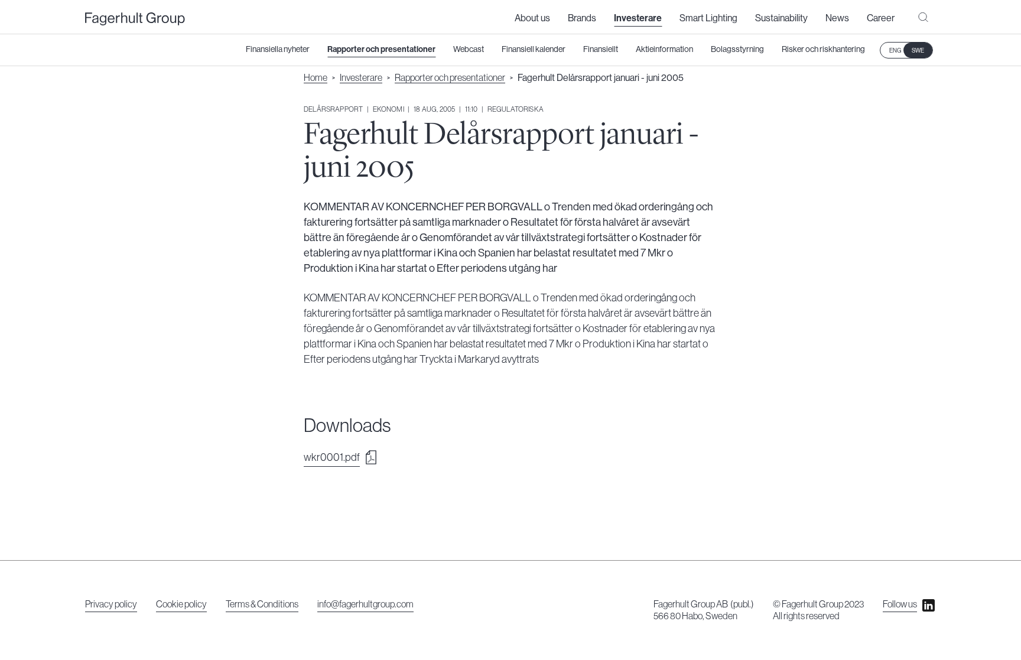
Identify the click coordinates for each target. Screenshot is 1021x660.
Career (881, 18)
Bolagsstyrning (737, 49)
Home (315, 78)
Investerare (638, 18)
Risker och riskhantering (823, 49)
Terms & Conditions (262, 604)
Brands (582, 18)
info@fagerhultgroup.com (365, 604)
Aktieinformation (664, 49)
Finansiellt (600, 49)
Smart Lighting (708, 18)
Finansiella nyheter (278, 49)
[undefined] (135, 19)
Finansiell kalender (533, 49)
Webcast (468, 49)
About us (532, 18)
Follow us (900, 604)
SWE (918, 51)
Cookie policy (181, 604)
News (837, 18)
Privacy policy (111, 604)
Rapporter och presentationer (381, 49)
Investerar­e (361, 78)
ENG (895, 51)
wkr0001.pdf (332, 457)
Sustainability (781, 18)
